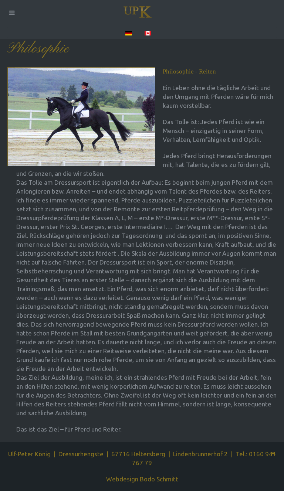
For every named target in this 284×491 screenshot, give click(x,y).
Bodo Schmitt (159, 479)
